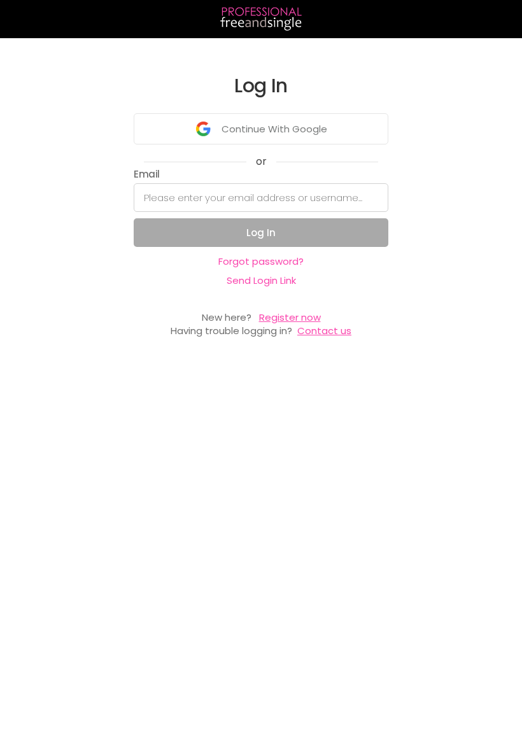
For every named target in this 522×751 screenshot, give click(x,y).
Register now (290, 317)
